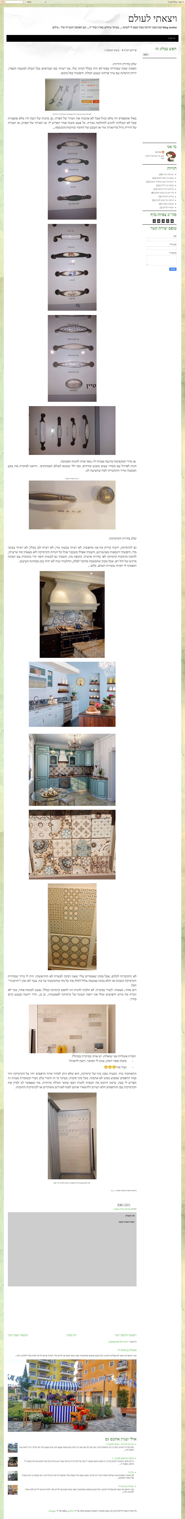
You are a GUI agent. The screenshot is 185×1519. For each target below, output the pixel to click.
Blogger (52, 1511)
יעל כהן (158, 152)
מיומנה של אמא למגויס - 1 (123, 1458)
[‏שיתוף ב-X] (123, 1205)
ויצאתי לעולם (152, 18)
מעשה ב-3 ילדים (167, 185)
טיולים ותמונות (168, 196)
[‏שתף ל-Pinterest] (118, 1205)
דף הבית (171, 38)
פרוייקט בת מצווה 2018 (164, 193)
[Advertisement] (72, 1310)
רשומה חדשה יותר (126, 1335)
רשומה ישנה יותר (18, 1335)
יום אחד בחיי (168, 174)
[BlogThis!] (126, 1205)
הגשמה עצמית (168, 204)
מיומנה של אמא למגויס (164, 200)
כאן (112, 1190)
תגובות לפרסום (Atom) (118, 1342)
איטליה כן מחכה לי (127, 1350)
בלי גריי (131, 1472)
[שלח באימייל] (128, 1205)
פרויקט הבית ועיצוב (122, 1209)
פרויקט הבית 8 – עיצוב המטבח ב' (120, 1444)
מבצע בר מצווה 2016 (165, 178)
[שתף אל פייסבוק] (121, 1205)
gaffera (71, 1511)
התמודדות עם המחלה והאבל (162, 182)
